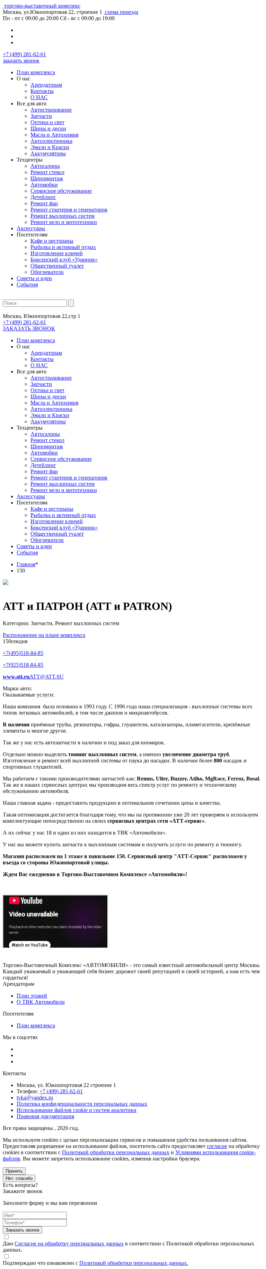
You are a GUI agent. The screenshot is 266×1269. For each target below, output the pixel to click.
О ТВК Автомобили (41, 1002)
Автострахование (51, 110)
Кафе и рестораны (51, 241)
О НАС (39, 97)
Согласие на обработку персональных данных (69, 1243)
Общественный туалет (57, 266)
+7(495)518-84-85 (23, 653)
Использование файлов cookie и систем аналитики (76, 1110)
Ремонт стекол (47, 172)
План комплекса (36, 72)
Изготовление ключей (56, 253)
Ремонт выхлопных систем (62, 216)
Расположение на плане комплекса (44, 635)
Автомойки (44, 185)
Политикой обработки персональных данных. (133, 1263)
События (27, 284)
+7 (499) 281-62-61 (24, 54)
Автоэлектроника (51, 141)
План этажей (32, 996)
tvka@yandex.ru (35, 1097)
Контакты (42, 91)
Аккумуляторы (48, 153)
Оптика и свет (47, 122)
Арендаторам (46, 85)
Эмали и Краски (49, 147)
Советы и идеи (34, 278)
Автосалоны (45, 166)
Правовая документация (45, 1116)
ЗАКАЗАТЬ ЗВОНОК (29, 328)
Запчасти (41, 116)
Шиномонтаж (46, 178)
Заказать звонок (22, 1230)
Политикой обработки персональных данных (115, 1152)
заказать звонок (21, 60)
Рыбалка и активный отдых (63, 247)
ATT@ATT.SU (46, 677)
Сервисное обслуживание (61, 191)
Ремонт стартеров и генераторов (68, 210)
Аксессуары (31, 228)
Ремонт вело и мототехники (63, 222)
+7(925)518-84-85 (23, 665)
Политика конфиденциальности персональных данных (82, 1104)
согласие (217, 1146)
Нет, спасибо (19, 1178)
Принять (14, 1171)
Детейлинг (43, 197)
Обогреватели (47, 272)
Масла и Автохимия (54, 135)
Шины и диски (48, 128)
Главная (26, 564)
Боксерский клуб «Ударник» (64, 259)
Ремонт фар (44, 203)
